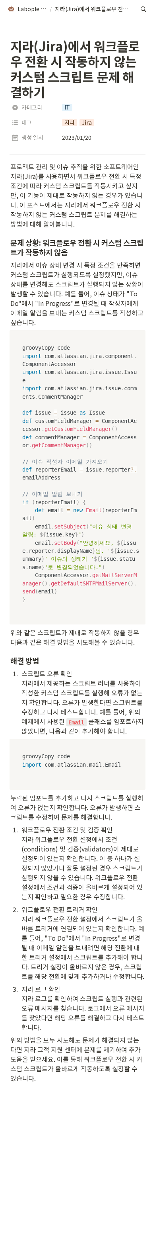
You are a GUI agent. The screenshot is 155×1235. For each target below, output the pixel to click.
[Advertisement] (77, 1220)
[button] (27, 9)
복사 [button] (136, 337)
